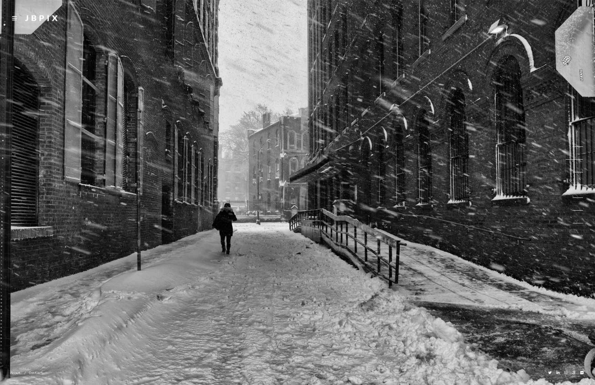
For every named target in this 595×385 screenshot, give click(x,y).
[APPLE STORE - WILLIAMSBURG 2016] (574, 185)
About (15, 373)
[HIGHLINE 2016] (574, 223)
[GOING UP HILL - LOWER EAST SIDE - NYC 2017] (574, 172)
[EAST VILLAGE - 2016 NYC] (574, 197)
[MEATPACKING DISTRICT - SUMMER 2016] (574, 210)
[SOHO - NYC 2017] (574, 159)
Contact (36, 373)
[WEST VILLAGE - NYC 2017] (574, 146)
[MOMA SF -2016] (574, 236)
